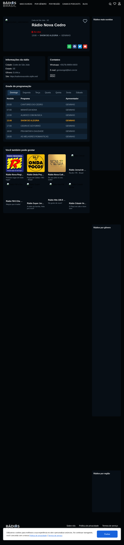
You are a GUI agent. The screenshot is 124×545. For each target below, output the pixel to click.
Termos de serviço (55, 536)
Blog (85, 4)
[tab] (14, 92)
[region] (62, 534)
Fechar (107, 534)
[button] (110, 4)
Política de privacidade (38, 536)
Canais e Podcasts (71, 4)
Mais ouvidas (26, 4)
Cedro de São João (21, 65)
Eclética (16, 73)
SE (14, 69)
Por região (54, 4)
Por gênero (40, 4)
